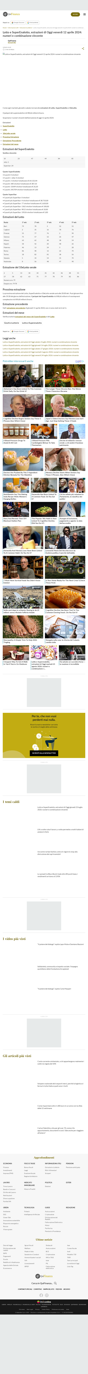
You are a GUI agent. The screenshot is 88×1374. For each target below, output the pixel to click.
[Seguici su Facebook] (41, 1295)
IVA (26, 1260)
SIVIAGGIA (67, 1304)
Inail (68, 1251)
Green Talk (7, 1217)
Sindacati (49, 1245)
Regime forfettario (30, 1176)
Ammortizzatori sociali (33, 1257)
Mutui (47, 1225)
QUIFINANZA (74, 1304)
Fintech (27, 1211)
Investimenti (7, 1170)
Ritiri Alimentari (51, 1170)
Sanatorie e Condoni (32, 1254)
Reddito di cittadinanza (11, 1262)
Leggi (26, 1170)
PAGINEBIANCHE (46, 1304)
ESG (4, 1214)
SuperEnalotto (15, 103)
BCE (47, 1251)
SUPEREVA (44, 1306)
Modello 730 (71, 1254)
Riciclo (5, 1226)
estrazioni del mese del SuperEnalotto (30, 317)
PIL (47, 1263)
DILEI (61, 1304)
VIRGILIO (9, 1304)
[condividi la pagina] (83, 48)
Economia (7, 1163)
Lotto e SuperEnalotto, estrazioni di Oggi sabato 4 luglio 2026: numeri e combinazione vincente (40, 342)
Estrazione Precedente (12, 141)
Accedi (75, 14)
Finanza (6, 1167)
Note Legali (30, 1309)
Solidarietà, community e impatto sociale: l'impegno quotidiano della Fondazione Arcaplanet (57, 967)
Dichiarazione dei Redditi (51, 1218)
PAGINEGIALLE (17, 1304)
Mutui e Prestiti (29, 1189)
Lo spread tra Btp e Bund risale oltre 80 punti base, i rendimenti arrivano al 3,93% (57, 875)
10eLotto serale (9, 133)
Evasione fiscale (29, 1173)
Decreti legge (8, 1245)
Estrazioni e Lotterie (26, 28)
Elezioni (48, 1186)
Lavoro (6, 1182)
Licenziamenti (29, 1263)
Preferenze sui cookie (58, 1309)
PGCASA (38, 1304)
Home (4, 28)
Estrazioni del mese (10, 144)
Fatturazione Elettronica (53, 1222)
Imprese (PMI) (8, 1173)
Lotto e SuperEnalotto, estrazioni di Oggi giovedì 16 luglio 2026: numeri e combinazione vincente (40, 345)
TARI (69, 1257)
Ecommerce (7, 1268)
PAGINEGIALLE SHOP (29, 1304)
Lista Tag (70, 1266)
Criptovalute (49, 1214)
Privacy (37, 1309)
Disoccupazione (9, 1198)
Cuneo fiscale (72, 1248)
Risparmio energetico (10, 1223)
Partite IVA (7, 1201)
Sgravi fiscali (29, 1245)
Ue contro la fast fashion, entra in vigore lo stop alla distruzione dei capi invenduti (57, 853)
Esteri (68, 1182)
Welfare (27, 1248)
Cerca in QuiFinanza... (42, 1283)
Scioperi (48, 1173)
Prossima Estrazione (11, 137)
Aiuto (67, 1309)
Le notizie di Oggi (73, 1263)
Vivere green (7, 1229)
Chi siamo (22, 1309)
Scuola (5, 1259)
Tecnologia (29, 1208)
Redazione (70, 1208)
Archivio (66, 1289)
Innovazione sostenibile (11, 1220)
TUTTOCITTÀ (55, 1304)
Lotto (7, 103)
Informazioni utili (13, 28)
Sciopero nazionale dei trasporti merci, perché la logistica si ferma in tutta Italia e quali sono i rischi (60, 1084)
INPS (5, 1253)
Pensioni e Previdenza (53, 1231)
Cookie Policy (46, 1309)
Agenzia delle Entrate (10, 1265)
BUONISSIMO (82, 1304)
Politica (48, 1182)
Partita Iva (48, 1228)
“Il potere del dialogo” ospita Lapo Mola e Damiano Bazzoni (60, 944)
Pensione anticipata (73, 1167)
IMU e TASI (50, 1257)
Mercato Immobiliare (29, 1184)
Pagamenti (7, 1256)
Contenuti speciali (25, 1289)
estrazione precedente (16, 308)
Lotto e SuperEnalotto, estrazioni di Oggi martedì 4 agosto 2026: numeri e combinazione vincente (41, 352)
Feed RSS (59, 1289)
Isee (68, 1245)
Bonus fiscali (28, 1167)
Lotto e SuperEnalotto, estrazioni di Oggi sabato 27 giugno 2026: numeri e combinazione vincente (41, 348)
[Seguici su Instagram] (47, 1295)
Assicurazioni (50, 1211)
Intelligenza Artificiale (32, 1214)
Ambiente (6, 1211)
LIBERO (4, 1304)
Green (5, 1208)
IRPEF (27, 1266)
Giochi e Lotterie (11, 323)
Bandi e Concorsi (9, 1189)
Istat (47, 1260)
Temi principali (72, 1260)
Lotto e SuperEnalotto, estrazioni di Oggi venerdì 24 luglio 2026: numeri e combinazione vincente (41, 355)
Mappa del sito (48, 1289)
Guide (47, 1208)
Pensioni (70, 1163)
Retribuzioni (7, 1195)
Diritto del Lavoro (9, 1192)
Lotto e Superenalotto (32, 323)
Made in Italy (29, 1251)
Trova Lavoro (7, 1186)
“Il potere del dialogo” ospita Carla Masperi (54, 989)
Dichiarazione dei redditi (9, 1249)
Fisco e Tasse (29, 1163)
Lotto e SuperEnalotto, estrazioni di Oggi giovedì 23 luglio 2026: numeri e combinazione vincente (59, 808)
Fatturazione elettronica (50, 1267)
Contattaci (38, 1289)
